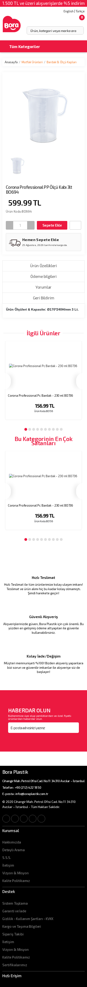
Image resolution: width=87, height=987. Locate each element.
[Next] (80, 381)
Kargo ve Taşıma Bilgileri (21, 926)
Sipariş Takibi (13, 934)
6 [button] (45, 429)
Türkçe (80, 11)
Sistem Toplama (15, 903)
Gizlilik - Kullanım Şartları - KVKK (27, 919)
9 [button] (57, 429)
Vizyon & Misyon (15, 873)
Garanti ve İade (14, 911)
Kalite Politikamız (16, 880)
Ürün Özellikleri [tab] (43, 265)
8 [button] (53, 429)
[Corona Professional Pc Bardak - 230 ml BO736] (43, 366)
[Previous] (7, 381)
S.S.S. (6, 857)
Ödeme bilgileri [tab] (43, 276)
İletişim (8, 865)
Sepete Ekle (52, 225)
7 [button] (49, 429)
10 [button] (61, 429)
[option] (43, 383)
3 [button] (33, 429)
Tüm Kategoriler (24, 46)
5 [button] (41, 429)
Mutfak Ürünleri (32, 62)
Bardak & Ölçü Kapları (62, 62)
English (69, 11)
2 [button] (29, 429)
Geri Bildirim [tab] (43, 297)
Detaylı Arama (13, 850)
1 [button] (25, 429)
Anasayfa (11, 62)
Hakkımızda (11, 842)
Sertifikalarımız (14, 965)
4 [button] (37, 429)
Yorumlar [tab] (43, 287)
